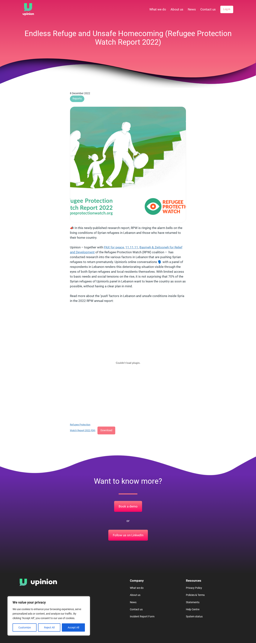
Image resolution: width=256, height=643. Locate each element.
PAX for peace (114, 247)
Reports (77, 98)
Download (106, 430)
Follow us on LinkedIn (128, 535)
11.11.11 (131, 247)
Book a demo (128, 506)
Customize (24, 627)
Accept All (73, 627)
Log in (226, 9)
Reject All (49, 627)
